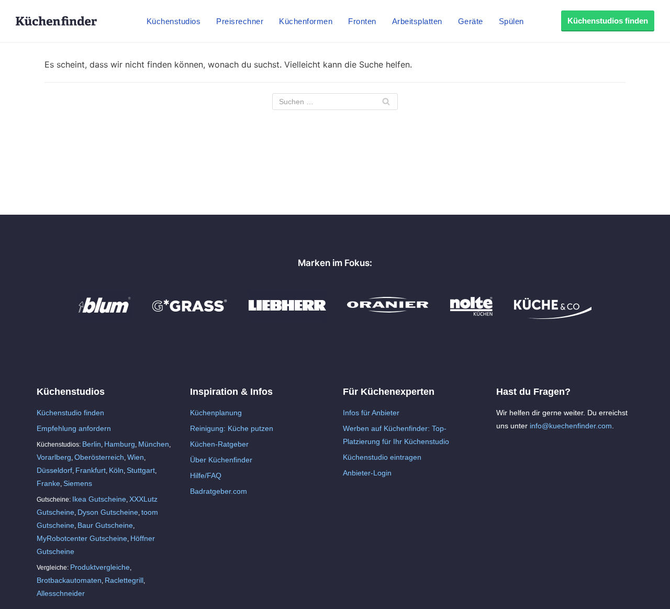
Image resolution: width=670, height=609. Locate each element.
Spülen (511, 21)
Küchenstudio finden (70, 412)
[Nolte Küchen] (471, 316)
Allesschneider (61, 593)
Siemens (77, 483)
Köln (116, 470)
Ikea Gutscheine (99, 499)
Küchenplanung (216, 412)
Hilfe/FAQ (205, 475)
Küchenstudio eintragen (382, 457)
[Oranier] (388, 316)
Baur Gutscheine (105, 525)
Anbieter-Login (367, 473)
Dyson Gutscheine (107, 512)
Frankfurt (90, 470)
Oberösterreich (99, 457)
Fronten (362, 21)
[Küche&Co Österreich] (552, 316)
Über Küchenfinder (221, 460)
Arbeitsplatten (417, 21)
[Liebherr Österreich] (287, 316)
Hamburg (119, 444)
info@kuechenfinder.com (571, 426)
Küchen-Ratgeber (219, 444)
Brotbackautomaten (69, 580)
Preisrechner (239, 21)
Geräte (470, 21)
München (153, 444)
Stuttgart (141, 470)
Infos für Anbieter (371, 412)
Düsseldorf (54, 470)
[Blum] (105, 316)
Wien (135, 457)
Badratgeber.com (218, 491)
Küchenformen (305, 21)
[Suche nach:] (335, 101)
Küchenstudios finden (607, 20)
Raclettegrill (124, 580)
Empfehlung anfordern (74, 428)
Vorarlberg (54, 457)
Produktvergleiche (100, 567)
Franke (48, 483)
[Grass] (190, 316)
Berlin (91, 444)
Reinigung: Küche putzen (231, 428)
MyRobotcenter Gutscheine (82, 538)
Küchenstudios (174, 21)
